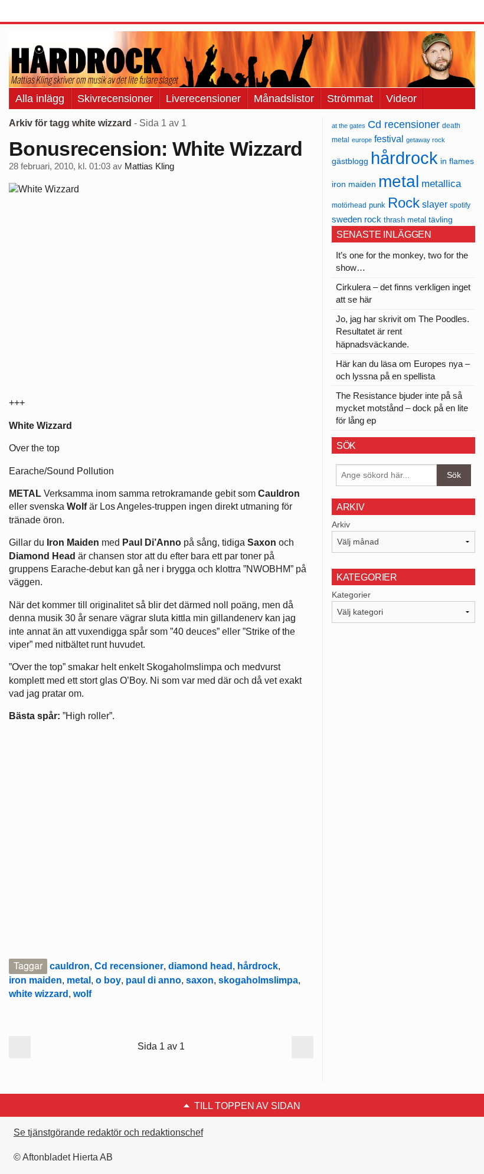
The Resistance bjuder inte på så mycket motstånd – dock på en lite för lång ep (402, 408)
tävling (441, 219)
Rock (404, 203)
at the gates (348, 125)
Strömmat (350, 98)
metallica (441, 183)
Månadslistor (284, 98)
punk (377, 205)
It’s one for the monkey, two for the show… (402, 261)
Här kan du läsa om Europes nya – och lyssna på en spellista (403, 370)
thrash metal (405, 219)
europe (362, 139)
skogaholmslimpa (258, 980)
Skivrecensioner (115, 98)
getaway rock (425, 139)
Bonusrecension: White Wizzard (155, 148)
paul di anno (153, 980)
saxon (200, 980)
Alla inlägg (39, 98)
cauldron (70, 966)
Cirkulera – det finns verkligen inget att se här (403, 293)
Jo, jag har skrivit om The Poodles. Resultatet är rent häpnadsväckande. (402, 331)
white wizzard (38, 994)
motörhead (349, 205)
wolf (82, 994)
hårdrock (257, 966)
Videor (401, 98)
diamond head (200, 966)
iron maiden (35, 980)
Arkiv (341, 524)
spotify (460, 205)
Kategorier (351, 594)
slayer (434, 204)
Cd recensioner (128, 966)
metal (79, 980)
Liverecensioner (203, 98)
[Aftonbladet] (53, 11)
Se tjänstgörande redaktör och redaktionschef (108, 1132)
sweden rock (356, 219)
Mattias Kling (149, 166)
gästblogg (350, 161)
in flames (457, 161)
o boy (108, 980)
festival (389, 138)
